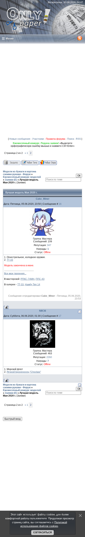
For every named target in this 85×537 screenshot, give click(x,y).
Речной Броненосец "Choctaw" (24, 372)
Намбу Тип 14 (32, 284)
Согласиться (42, 532)
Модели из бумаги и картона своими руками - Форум (19, 173)
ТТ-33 (10, 260)
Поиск (70, 139)
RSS (78, 139)
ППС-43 (40, 279)
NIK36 (42, 310)
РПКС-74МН (27, 279)
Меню (10, 38)
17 (60, 316)
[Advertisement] (42, 89)
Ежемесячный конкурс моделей (22, 177)
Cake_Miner (42, 198)
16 (60, 204)
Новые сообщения (19, 139)
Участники (38, 139)
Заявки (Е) (11, 179)
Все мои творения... (15, 273)
